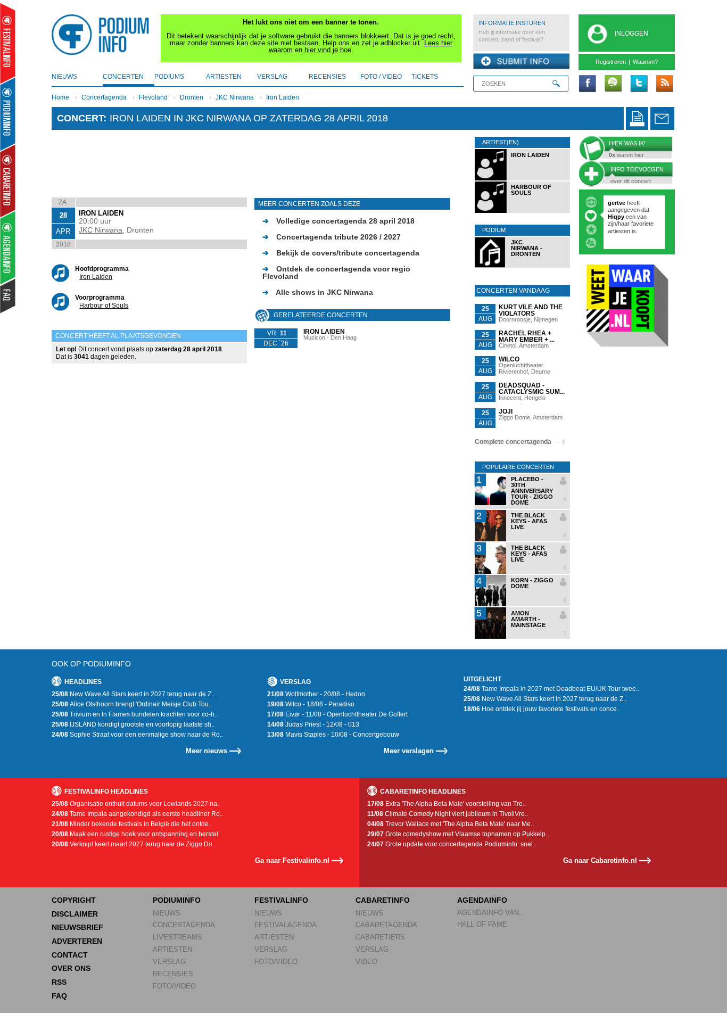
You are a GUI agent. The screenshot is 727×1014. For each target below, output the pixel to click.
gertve (616, 203)
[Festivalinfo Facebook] (588, 84)
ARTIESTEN (172, 949)
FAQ (59, 996)
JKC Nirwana (235, 97)
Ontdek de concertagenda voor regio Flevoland (336, 273)
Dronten (191, 97)
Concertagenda (104, 97)
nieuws (64, 76)
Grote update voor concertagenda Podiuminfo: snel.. (451, 844)
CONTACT (70, 955)
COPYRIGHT (74, 900)
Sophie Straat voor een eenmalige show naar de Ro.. (137, 734)
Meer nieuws (206, 751)
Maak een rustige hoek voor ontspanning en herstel (135, 834)
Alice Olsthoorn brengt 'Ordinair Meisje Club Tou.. (132, 704)
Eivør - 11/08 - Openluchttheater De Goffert (337, 714)
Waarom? (645, 62)
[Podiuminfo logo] (103, 34)
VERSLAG (169, 962)
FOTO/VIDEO (174, 986)
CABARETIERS (380, 937)
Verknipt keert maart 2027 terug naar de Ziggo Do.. (134, 844)
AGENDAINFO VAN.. (490, 913)
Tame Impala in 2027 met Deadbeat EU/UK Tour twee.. (551, 689)
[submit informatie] (521, 61)
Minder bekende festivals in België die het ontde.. (132, 824)
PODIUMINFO (177, 900)
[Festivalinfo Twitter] (639, 84)
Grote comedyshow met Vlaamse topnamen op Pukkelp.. (458, 834)
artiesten (224, 76)
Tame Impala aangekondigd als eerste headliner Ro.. (137, 814)
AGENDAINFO (482, 900)
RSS (59, 982)
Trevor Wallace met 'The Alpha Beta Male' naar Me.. (450, 824)
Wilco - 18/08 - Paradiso (310, 704)
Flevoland (153, 97)
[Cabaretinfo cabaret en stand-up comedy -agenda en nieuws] (7, 180)
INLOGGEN (631, 33)
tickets (424, 76)
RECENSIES (173, 974)
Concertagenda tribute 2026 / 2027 (331, 237)
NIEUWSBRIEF (77, 927)
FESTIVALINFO (281, 900)
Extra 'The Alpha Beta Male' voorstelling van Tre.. (446, 804)
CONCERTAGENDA (184, 925)
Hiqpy (617, 216)
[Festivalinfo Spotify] (613, 84)
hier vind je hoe (327, 50)
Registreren (611, 62)
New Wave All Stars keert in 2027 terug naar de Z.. (133, 694)
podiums (169, 76)
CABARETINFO (383, 900)
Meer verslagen (409, 751)
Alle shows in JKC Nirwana (317, 292)
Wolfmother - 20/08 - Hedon (316, 694)
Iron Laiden (282, 97)
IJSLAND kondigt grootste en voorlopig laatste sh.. (133, 724)
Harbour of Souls (103, 305)
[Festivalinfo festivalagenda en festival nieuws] (7, 43)
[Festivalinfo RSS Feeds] (664, 84)
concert (80, 118)
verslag (272, 76)
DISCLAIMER (75, 914)
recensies (327, 76)
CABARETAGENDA (386, 925)
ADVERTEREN (77, 941)
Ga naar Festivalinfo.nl (292, 860)
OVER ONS (71, 968)
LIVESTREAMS (177, 937)
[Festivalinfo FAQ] (8, 296)
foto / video (381, 76)
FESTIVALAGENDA (285, 925)
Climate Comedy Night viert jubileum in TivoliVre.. (447, 814)
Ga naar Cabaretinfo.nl (600, 860)
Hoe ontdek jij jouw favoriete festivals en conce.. (542, 709)
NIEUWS (166, 913)
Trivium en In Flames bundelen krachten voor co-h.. (135, 714)
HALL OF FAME (482, 924)
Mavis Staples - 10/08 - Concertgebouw (333, 734)
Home (60, 97)
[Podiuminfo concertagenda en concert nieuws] (8, 114)
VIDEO (366, 962)
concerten (123, 76)
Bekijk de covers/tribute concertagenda (340, 253)
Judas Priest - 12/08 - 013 (313, 724)
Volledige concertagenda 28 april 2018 (338, 221)
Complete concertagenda (513, 442)
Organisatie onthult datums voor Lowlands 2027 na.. (136, 804)
